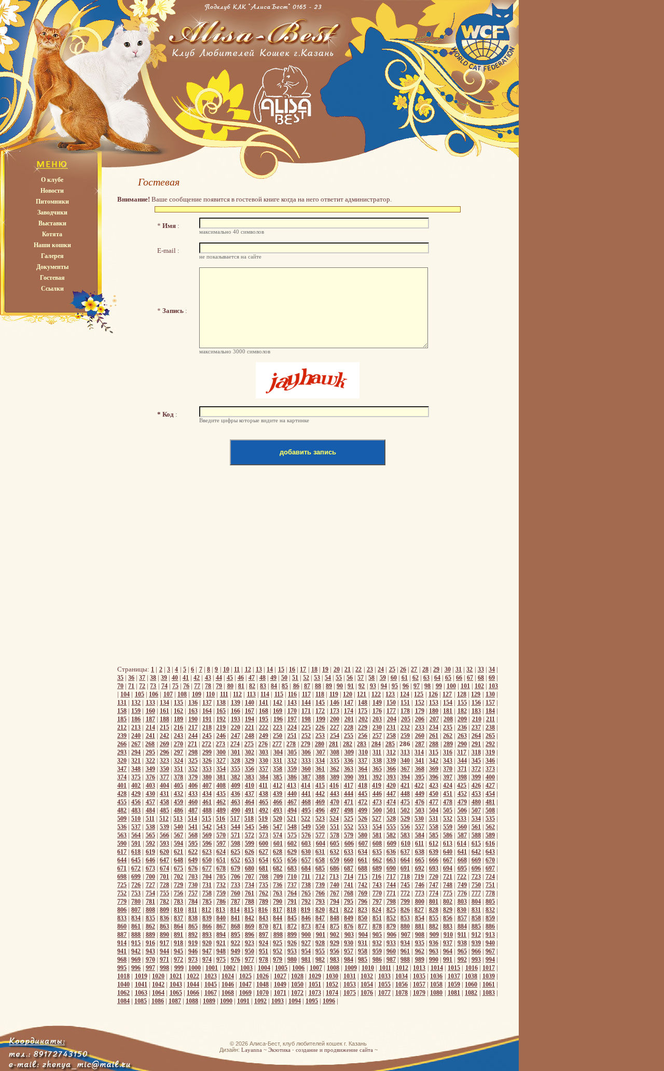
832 (490, 909)
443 (334, 793)
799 (405, 901)
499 (362, 810)
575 (292, 835)
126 (433, 694)
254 (334, 735)
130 (490, 694)
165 (221, 711)
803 (462, 901)
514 (192, 818)
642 (476, 851)
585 (433, 835)
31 (458, 669)
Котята (52, 234)
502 (405, 810)
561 (476, 827)
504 (433, 810)
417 (348, 785)
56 (350, 677)
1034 (401, 976)
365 (377, 769)
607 (363, 843)
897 (263, 934)
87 (307, 686)
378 (178, 777)
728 (164, 885)
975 (221, 959)
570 (221, 835)
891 (178, 934)
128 (461, 694)
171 (306, 711)
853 (405, 918)
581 (377, 835)
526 (362, 818)
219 (221, 727)
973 (193, 959)
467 (292, 802)
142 (277, 702)
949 (235, 951)
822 (348, 909)
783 (178, 901)
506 (462, 810)
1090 (226, 1001)
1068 (228, 992)
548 (292, 827)
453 (476, 793)
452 (462, 793)
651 (221, 860)
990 (433, 959)
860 (122, 926)
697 (490, 868)
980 (292, 959)
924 (263, 943)
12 (248, 669)
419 (376, 785)
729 (178, 885)
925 (277, 943)
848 (334, 918)
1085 (140, 1001)
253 (320, 735)
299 (207, 752)
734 (249, 885)
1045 (210, 984)
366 (391, 769)
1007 (316, 968)
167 (249, 711)
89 (329, 686)
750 (476, 885)
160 (150, 711)
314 (419, 752)
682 (277, 868)
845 (292, 918)
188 (164, 719)
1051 (315, 984)
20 (337, 669)
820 (320, 909)
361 (320, 769)
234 (433, 727)
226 (320, 727)
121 (361, 694)
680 (249, 868)
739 (320, 885)
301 (235, 752)
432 (178, 793)
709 (278, 876)
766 (320, 893)
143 (292, 702)
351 (178, 769)
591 (136, 843)
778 (490, 893)
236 (462, 727)
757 (193, 893)
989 (419, 959)
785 (207, 901)
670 (490, 860)
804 (476, 901)
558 (433, 827)
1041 (141, 984)
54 (328, 677)
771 (391, 893)
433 (193, 793)
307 (320, 752)
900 (306, 934)
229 (362, 727)
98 (427, 686)
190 (193, 719)
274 (235, 744)
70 (120, 686)
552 (348, 827)
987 (391, 959)
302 (249, 752)
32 (469, 669)
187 (150, 719)
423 (433, 785)
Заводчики (52, 212)
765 (306, 893)
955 (320, 951)
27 (414, 669)
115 (278, 694)
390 (348, 777)
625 (235, 851)
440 (292, 793)
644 (122, 860)
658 (320, 860)
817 (277, 909)
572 (249, 835)
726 (136, 885)
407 (207, 785)
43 (208, 677)
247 (235, 735)
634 (362, 851)
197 (292, 719)
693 (433, 868)
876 (348, 926)
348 (136, 769)
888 (136, 934)
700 (150, 876)
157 (490, 702)
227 (334, 727)
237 (476, 727)
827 (419, 909)
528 (391, 818)
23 (370, 669)
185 (122, 719)
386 (292, 777)
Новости (52, 190)
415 (320, 785)
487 (193, 810)
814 (235, 909)
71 (131, 686)
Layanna (251, 1050)
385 (277, 777)
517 (235, 818)
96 (406, 686)
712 (320, 876)
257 (377, 735)
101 (465, 686)
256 (362, 735)
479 (462, 802)
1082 (471, 992)
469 (320, 802)
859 (490, 918)
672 (136, 868)
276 (263, 744)
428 (122, 793)
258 (391, 735)
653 (249, 860)
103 (493, 686)
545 (249, 827)
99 (439, 686)
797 (377, 901)
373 (490, 769)
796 (362, 901)
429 (136, 793)
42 (196, 677)
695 (462, 868)
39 (164, 677)
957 (348, 951)
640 (447, 851)
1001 (211, 968)
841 (235, 918)
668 (462, 860)
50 (284, 677)
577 (320, 835)
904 (363, 934)
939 (476, 943)
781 (150, 901)
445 (362, 793)
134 (164, 702)
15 (281, 669)
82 (252, 686)
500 (377, 810)
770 (377, 893)
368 (419, 769)
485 (164, 810)
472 (362, 802)
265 (490, 735)
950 (249, 951)
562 (490, 827)
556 (405, 827)
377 (164, 777)
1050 (297, 984)
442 (320, 793)
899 (292, 934)
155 (462, 702)
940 (490, 943)
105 (139, 694)
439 (277, 793)
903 (349, 934)
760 (235, 893)
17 (303, 669)
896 (249, 934)
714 (348, 876)
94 (384, 686)
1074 (332, 992)
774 (433, 893)
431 (164, 793)
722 (461, 876)
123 (390, 694)
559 (447, 827)
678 (221, 868)
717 (391, 876)
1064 (158, 992)
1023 (210, 976)
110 (210, 694)
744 (391, 885)
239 (122, 735)
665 (419, 860)
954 (306, 951)
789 (263, 901)
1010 (368, 968)
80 (230, 686)
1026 (262, 976)
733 (235, 885)
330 (263, 760)
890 (164, 934)
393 (391, 777)
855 (433, 918)
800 (419, 901)
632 (334, 851)
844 (277, 918)
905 (377, 934)
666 (433, 860)
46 (241, 677)
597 (221, 843)
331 (277, 760)
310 (363, 752)
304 (278, 752)
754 (150, 893)
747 (433, 885)
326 (207, 760)
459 (178, 802)
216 (178, 727)
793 (320, 901)
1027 (280, 976)
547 (277, 827)
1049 (280, 984)
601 (278, 843)
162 (178, 711)
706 (235, 876)
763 (277, 893)
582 (391, 835)
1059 (454, 984)
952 (277, 951)
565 (150, 835)
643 (490, 851)
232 (405, 727)
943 (150, 951)
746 (419, 885)
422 (419, 785)
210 (476, 719)
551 (334, 827)
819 (305, 909)
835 (150, 918)
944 (164, 951)
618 (136, 851)
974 (207, 959)
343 (447, 760)
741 (348, 885)
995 (122, 968)
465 (263, 802)
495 (306, 810)
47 (251, 677)
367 (405, 769)
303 (263, 752)
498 (348, 810)
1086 (157, 1001)
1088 (192, 1001)
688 (362, 868)
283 (361, 744)
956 (334, 951)
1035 (419, 976)
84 (274, 686)
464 (249, 802)
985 (362, 959)
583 (405, 835)
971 (164, 959)
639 (433, 851)
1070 (262, 992)
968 (122, 959)
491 (249, 810)
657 (306, 860)
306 (306, 752)
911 (462, 934)
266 (122, 744)
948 (221, 951)
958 (362, 951)
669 (476, 860)
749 (462, 885)
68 (481, 677)
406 (193, 785)
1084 (123, 1001)
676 (193, 868)
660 (348, 860)
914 (122, 943)
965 (462, 951)
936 (433, 943)
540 (178, 827)
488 (207, 810)
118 (319, 694)
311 (376, 752)
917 (164, 943)
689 (377, 868)
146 (334, 702)
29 (436, 669)
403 (150, 785)
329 (249, 760)
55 (339, 677)
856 (447, 918)
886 (490, 926)
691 (405, 868)
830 (461, 909)
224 (292, 727)
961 (405, 951)
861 (136, 926)
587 (462, 835)
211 (490, 719)
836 (164, 918)
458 (164, 802)
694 (447, 868)
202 (363, 719)
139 (235, 702)
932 (377, 943)
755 (164, 893)
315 (433, 752)
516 (220, 818)
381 (221, 777)
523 (320, 818)
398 (462, 777)
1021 (176, 976)
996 (136, 968)
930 (348, 943)
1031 (349, 976)
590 (122, 843)
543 (221, 827)
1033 (384, 976)
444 (348, 793)
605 (334, 843)
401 (122, 785)
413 (291, 785)
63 (426, 677)
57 (360, 677)
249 (263, 735)
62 (415, 677)
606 (349, 843)
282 (347, 744)
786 (221, 901)
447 (391, 793)
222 (263, 727)
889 (150, 934)
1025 (245, 976)
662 (377, 860)
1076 (367, 992)
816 (263, 909)
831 (476, 909)
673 (150, 868)
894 (221, 934)
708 (263, 876)
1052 (332, 984)
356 (249, 769)
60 (394, 677)
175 (362, 711)
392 (377, 777)
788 (249, 901)
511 (150, 818)
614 (461, 843)
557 (419, 827)
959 (377, 951)
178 (405, 711)
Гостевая (52, 277)
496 (320, 810)
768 (348, 893)
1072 (297, 992)
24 (381, 669)
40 (175, 677)
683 (292, 868)
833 (122, 918)
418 (362, 785)
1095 (312, 1001)
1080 (436, 992)
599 (249, 843)
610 (405, 843)
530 (419, 818)
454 (490, 793)
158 (122, 711)
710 (292, 876)
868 (235, 926)
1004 (264, 968)
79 (219, 686)
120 (347, 694)
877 (362, 926)
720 (433, 876)
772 (405, 893)
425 (461, 785)
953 (292, 951)
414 (305, 785)
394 (405, 777)
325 (193, 760)
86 (296, 686)
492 (263, 810)
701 (164, 876)
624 (221, 851)
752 (122, 893)
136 (193, 702)
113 (251, 694)
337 (362, 760)
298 (193, 752)
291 (476, 744)
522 (305, 818)
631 (320, 851)
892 (193, 934)
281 (333, 744)
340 (405, 760)
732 (221, 885)
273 (220, 744)
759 (221, 893)
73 (153, 686)
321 (136, 760)
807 (136, 909)
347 (122, 769)
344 (462, 760)
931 (362, 943)
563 (122, 835)
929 (334, 943)
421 (405, 785)
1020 (158, 976)
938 (462, 943)
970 (150, 959)
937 (447, 943)
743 (377, 885)
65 (448, 677)
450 (433, 793)
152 (419, 702)
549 (306, 827)
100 (451, 686)
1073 (315, 992)
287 (419, 744)
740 (334, 885)
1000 (194, 968)
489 (221, 810)
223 (277, 727)
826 (405, 909)
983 (334, 959)
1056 (401, 984)
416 (334, 785)
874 (320, 926)
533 (461, 818)
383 (249, 777)
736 (277, 885)
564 (136, 835)
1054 (367, 984)
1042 (158, 984)
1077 (384, 992)
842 (249, 918)
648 (178, 860)
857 (462, 918)
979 (277, 959)
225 (306, 727)
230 (377, 727)
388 (320, 777)
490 (235, 810)
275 (249, 744)
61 (405, 677)
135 (178, 702)
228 (348, 727)
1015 (454, 968)
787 (235, 901)
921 (221, 943)
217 (193, 727)
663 (391, 860)
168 (263, 711)
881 (419, 926)
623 (207, 851)
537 (136, 827)
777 (476, 893)
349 (150, 769)
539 (164, 827)
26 (403, 669)
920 (207, 943)
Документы (52, 266)
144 (306, 702)
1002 (229, 968)
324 (178, 760)
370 (447, 769)
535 (490, 818)
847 (320, 918)
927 (306, 943)
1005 (281, 968)
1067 (210, 992)
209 (462, 719)
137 (207, 702)
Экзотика (279, 1050)
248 (249, 735)
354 (221, 769)
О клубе (52, 179)
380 (207, 777)
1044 (193, 984)
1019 (141, 976)
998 (164, 968)
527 (376, 818)
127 (447, 694)
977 (249, 959)
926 (292, 943)
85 (285, 686)
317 (461, 752)
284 (376, 744)
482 (122, 810)
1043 (176, 984)
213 (136, 727)
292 (490, 744)
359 (292, 769)
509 (122, 818)
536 (122, 827)
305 (292, 752)
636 (391, 851)
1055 (384, 984)
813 (220, 909)
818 (291, 909)
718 (405, 876)
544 (235, 827)
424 (447, 785)
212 (122, 727)
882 (433, 926)
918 (178, 943)
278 (291, 744)
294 (136, 752)
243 (178, 735)
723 (476, 876)
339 (391, 760)
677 (207, 868)
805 (490, 901)
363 (348, 769)
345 (476, 760)
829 (447, 909)
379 (193, 777)
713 (334, 876)
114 (264, 694)
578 (334, 835)
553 (362, 827)
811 (192, 909)
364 (362, 769)
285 (390, 744)
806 (122, 909)
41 (186, 677)
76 (186, 686)
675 (178, 868)
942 (136, 951)
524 (334, 818)
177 (391, 711)
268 (150, 744)
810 (178, 909)
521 (291, 818)
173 (334, 711)
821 (334, 909)
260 (419, 735)
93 (373, 686)
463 (235, 802)
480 (476, 802)
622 (193, 851)
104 (125, 694)
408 (221, 785)
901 (320, 934)
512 (164, 818)
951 (263, 951)
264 (476, 735)
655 (277, 860)
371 (462, 769)
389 (334, 777)
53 (317, 677)
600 (263, 843)
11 (237, 669)
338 (377, 760)
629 (292, 851)
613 (447, 843)
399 (476, 777)
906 (391, 934)
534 (476, 818)
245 (207, 735)
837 (178, 918)
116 (292, 694)
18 (314, 669)
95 (395, 686)
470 (334, 802)
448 (405, 793)
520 (277, 818)
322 (150, 760)
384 (263, 777)
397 (447, 777)
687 (348, 868)
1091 (243, 1001)
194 (249, 719)
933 (391, 943)
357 (263, 769)
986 (377, 959)
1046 (228, 984)
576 (306, 835)
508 (490, 810)
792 (306, 901)
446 (377, 793)
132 (136, 702)
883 (447, 926)
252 (306, 735)
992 (462, 959)
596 (207, 843)
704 (207, 876)
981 (306, 959)
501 (391, 810)
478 (447, 802)
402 (136, 785)
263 (462, 735)
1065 (176, 992)
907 (405, 934)
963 (433, 951)
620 (164, 851)
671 (122, 868)
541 (193, 827)
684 (306, 868)
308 (334, 752)
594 (178, 843)
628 (277, 851)
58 (371, 677)
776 (462, 893)
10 (226, 669)
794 (334, 901)
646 (150, 860)
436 (235, 793)
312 (391, 752)
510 (136, 818)
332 (292, 760)
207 (434, 719)
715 (362, 876)
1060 (471, 984)
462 (221, 802)
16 (292, 669)
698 (122, 876)
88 (318, 686)
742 (362, 885)
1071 (280, 992)
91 (351, 686)
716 (376, 876)
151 (405, 702)
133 (150, 702)
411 (263, 785)
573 (263, 835)
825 (391, 909)
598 (235, 843)
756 (178, 893)
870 (263, 926)
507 (476, 810)
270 (178, 744)
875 (334, 926)
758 (207, 893)
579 (348, 835)
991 (447, 959)
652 (235, 860)
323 (164, 760)
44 (219, 677)
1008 (333, 968)
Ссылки (52, 288)
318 (476, 752)
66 (459, 677)
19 (325, 669)
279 (305, 744)
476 (419, 802)
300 (221, 752)
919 (193, 943)
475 (405, 802)
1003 (246, 968)
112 (237, 694)
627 (263, 851)
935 (419, 943)
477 (433, 802)
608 (377, 843)
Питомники (52, 201)
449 (419, 793)
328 (235, 760)
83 (263, 686)
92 (361, 686)
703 (193, 876)
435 (221, 793)
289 (448, 744)
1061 (488, 984)
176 (377, 711)
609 (391, 843)
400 (490, 777)
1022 (193, 976)
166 (235, 711)
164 (207, 711)
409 (235, 785)
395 (419, 777)
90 (340, 686)
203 (377, 719)
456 (136, 802)
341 (419, 760)
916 (150, 943)
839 (207, 918)
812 (206, 909)
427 (490, 785)
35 (120, 677)
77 (197, 686)
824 (376, 909)
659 (334, 860)
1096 (329, 1001)
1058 (436, 984)
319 (490, 752)
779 (122, 901)
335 (334, 760)
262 (447, 735)
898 (278, 934)
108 (182, 694)
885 (476, 926)
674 (164, 868)
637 (405, 851)
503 (419, 810)
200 (334, 719)
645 (136, 860)
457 (150, 802)
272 (206, 744)
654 (263, 860)
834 (136, 918)
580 (362, 835)
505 (447, 810)
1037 (454, 976)
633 (348, 851)
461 (207, 802)
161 (164, 711)
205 (405, 719)
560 (462, 827)
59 (383, 677)
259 (405, 735)
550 (320, 827)
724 (490, 876)
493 (277, 810)
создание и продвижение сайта (334, 1050)
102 (479, 686)
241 (150, 735)
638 (419, 851)
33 (481, 669)
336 (348, 760)
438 (263, 793)
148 (362, 702)
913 (490, 934)
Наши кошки (52, 245)
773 (419, 893)
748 (447, 885)
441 (306, 793)
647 (164, 860)
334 (320, 760)
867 (221, 926)
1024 (228, 976)
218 (207, 727)
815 (249, 909)
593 (164, 843)
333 (306, 760)
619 (150, 851)
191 (207, 719)
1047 (245, 984)
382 (235, 777)
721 (447, 876)
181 (447, 711)
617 (122, 851)
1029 (315, 976)
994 (490, 959)
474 (391, 802)
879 (391, 926)
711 (305, 876)
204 (391, 719)
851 (377, 918)
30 (448, 669)
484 (150, 810)
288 (433, 744)
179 (419, 711)
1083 (488, 992)
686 (334, 868)
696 (476, 868)
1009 (350, 968)
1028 (297, 976)
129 (475, 694)
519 (263, 818)
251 (292, 735)
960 (391, 951)
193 (235, 719)
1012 (402, 968)
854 (419, 918)
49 (273, 677)
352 (193, 769)
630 (306, 851)
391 (362, 777)
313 (405, 752)
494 (292, 810)
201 (349, 719)
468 (306, 802)
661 (362, 860)
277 (277, 744)
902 (334, 934)
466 (277, 802)
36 (131, 677)
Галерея (52, 256)
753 (136, 893)
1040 (123, 984)
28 (425, 669)
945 (178, 951)
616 (490, 843)
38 (153, 677)
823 (362, 909)
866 (207, 926)
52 (306, 677)
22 (358, 669)
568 (193, 835)
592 (150, 843)
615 (476, 843)
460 (193, 802)
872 (292, 926)
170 (292, 711)
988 (405, 959)
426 (476, 785)
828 (433, 909)
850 (362, 918)
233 (419, 727)
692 (419, 868)
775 (447, 893)
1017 (488, 968)
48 (262, 677)
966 (476, 951)
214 (150, 727)
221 (249, 727)
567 (178, 835)
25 (392, 669)
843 (263, 918)
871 (277, 926)
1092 (260, 1001)
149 (377, 702)
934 (405, 943)
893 (207, 934)
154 (447, 702)
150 (391, 702)
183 (476, 711)
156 (476, 702)
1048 (262, 984)
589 (490, 835)
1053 (349, 984)
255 (348, 735)
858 (476, 918)
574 (277, 835)
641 (462, 851)
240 (136, 735)
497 (334, 810)
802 (447, 901)
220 (235, 727)
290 (462, 744)
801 (433, 901)
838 (193, 918)
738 (306, 885)
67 (470, 677)
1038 (471, 976)
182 (462, 711)
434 (207, 793)
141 (263, 702)
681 (263, 868)
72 (142, 686)
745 (405, 885)
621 (178, 851)
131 (122, 702)
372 (476, 769)
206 (419, 719)
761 (249, 893)
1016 (471, 968)
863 (164, 926)
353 (207, 769)
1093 (277, 1001)
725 (122, 885)
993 (476, 959)
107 (168, 694)
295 (150, 752)
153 (433, 702)
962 (419, 951)
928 (320, 943)
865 (193, 926)
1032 (367, 976)
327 (221, 760)
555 (391, 827)
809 (164, 909)
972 (178, 959)
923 (249, 943)
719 (419, 876)
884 (462, 926)
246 (221, 735)
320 (122, 760)
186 (136, 719)
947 (207, 951)
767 (334, 893)
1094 (294, 1001)
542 (207, 827)
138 (221, 702)
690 (391, 868)
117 (306, 694)
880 (405, 926)
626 (249, 851)
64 (437, 677)
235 (447, 727)
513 (178, 818)
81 (241, 686)
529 (405, 818)
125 (418, 694)
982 (320, 959)
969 (136, 959)
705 (221, 876)
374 (122, 777)
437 (249, 793)
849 (348, 918)
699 (136, 876)
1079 (419, 992)
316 (447, 752)
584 (419, 835)
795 (348, 901)
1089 (209, 1001)
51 (295, 677)
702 (178, 876)
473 (377, 802)
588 (476, 835)
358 (277, 769)
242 (164, 735)
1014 (437, 968)
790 (277, 901)
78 (208, 686)
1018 (123, 976)
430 (150, 793)
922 (235, 943)
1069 (245, 992)
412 (277, 785)
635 (377, 851)
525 (348, 818)
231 (391, 727)
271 (192, 744)
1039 (488, 976)
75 (175, 686)
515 (206, 818)
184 (490, 711)
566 (164, 835)
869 (249, 926)
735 (263, 885)
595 (193, 843)
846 (306, 918)
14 (270, 669)
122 (376, 694)
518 (249, 818)
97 (416, 686)
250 (277, 735)
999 (179, 968)
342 (433, 760)
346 (490, 760)
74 (164, 686)
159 (136, 711)
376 (150, 777)
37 (142, 677)
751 (490, 885)
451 (447, 793)
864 (178, 926)
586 (447, 835)
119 (333, 694)
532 (447, 818)
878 (377, 926)
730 (193, 885)
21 (347, 669)
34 (492, 669)
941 (122, 951)
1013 (419, 968)
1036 (436, 976)
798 (391, 901)
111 (224, 694)
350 (164, 769)
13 (259, 669)
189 (178, 719)
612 (433, 843)
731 (207, 885)
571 (235, 835)
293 (122, 752)
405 (178, 785)
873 (306, 926)
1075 (349, 992)
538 (150, 827)
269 (164, 744)
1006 (298, 968)
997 (150, 968)
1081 (454, 992)
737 (292, 885)
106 (153, 694)
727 (150, 885)
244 (193, 735)
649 (193, 860)
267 (136, 744)
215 (164, 727)
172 (320, 711)
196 (278, 719)
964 (447, 951)
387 (306, 777)
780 (136, 901)
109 (196, 694)
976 (235, 959)
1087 (175, 1001)
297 (178, 752)
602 (292, 843)
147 (348, 702)
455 (122, 802)
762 (263, 893)
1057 (419, 984)
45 (230, 677)
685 (320, 868)
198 (306, 719)
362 (334, 769)
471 (348, 802)
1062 (123, 992)
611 (419, 843)
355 (235, 769)
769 (362, 893)
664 (405, 860)
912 (476, 934)
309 (349, 752)
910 (448, 934)
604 (320, 843)
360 (306, 769)
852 (391, 918)
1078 (401, 992)
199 (320, 719)
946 (193, 951)
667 (447, 860)
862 (150, 926)
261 (433, 735)
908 (419, 934)
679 (235, 868)
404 (164, 785)
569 (207, 835)
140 (249, 702)
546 (263, 827)
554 (377, 827)
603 (306, 843)
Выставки (52, 223)
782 (164, 901)
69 (492, 677)
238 (490, 727)
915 (136, 943)
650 (207, 860)
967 (490, 951)
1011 (385, 968)
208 (448, 719)
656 (292, 860)
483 (136, 810)
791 (292, 901)
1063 (141, 992)
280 (319, 744)
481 (490, 802)
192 (221, 719)
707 (249, 876)
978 (263, 959)
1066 (193, 992)
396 (433, 777)
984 (348, 959)
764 (292, 893)
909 (434, 934)
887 (122, 934)
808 (150, 909)
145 (320, 702)
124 (404, 694)
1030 (332, 976)
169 (277, 711)
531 (433, 818)
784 (193, 901)
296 (164, 752)
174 (348, 711)
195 (263, 719)
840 (221, 918)
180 (433, 711)
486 (178, 810)
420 (391, 785)
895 (235, 934)
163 (193, 711)
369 (433, 769)
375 (136, 777)
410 (249, 785)
